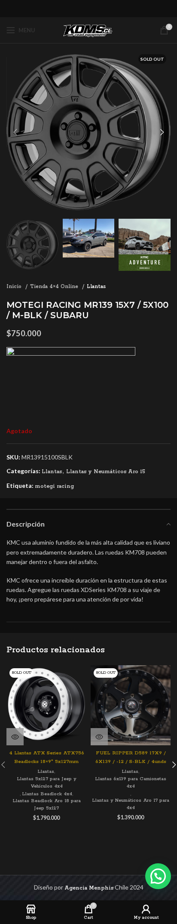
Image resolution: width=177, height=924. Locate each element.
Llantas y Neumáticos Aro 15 (105, 471)
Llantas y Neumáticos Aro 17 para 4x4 (130, 804)
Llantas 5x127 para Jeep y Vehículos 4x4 (46, 782)
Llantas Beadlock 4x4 (47, 794)
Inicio (14, 286)
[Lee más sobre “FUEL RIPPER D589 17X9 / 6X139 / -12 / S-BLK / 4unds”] (99, 736)
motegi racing (54, 486)
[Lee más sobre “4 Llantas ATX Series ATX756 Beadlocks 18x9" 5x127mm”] (15, 736)
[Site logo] (88, 30)
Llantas (96, 286)
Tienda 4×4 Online (55, 286)
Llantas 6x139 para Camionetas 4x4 (130, 782)
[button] (158, 876)
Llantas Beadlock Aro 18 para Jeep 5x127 (46, 804)
